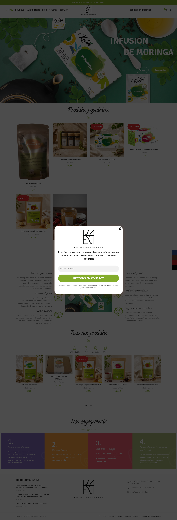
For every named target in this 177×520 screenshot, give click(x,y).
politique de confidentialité (103, 285)
